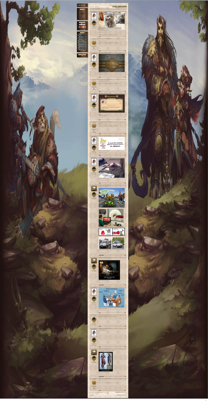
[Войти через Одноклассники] (85, 27)
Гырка (94, 11)
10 (110, 257)
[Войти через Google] (83, 27)
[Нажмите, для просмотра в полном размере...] (112, 29)
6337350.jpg (104, 249)
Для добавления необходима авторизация (82, 50)
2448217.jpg (122, 249)
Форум (90, 392)
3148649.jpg (104, 30)
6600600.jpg (104, 280)
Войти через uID (82, 24)
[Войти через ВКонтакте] (79, 27)
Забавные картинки (100, 392)
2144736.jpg (104, 150)
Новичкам (93, 392)
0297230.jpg (104, 72)
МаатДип (94, 257)
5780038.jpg (110, 249)
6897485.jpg (104, 308)
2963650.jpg (116, 249)
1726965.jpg (104, 178)
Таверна (96, 392)
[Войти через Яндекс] (81, 27)
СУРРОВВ (94, 38)
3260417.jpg (104, 115)
